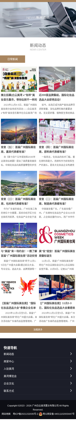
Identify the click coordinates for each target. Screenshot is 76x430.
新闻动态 (9, 354)
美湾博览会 (10, 376)
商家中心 (9, 361)
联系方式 (9, 390)
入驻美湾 (9, 368)
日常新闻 (12, 59)
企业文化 (9, 383)
